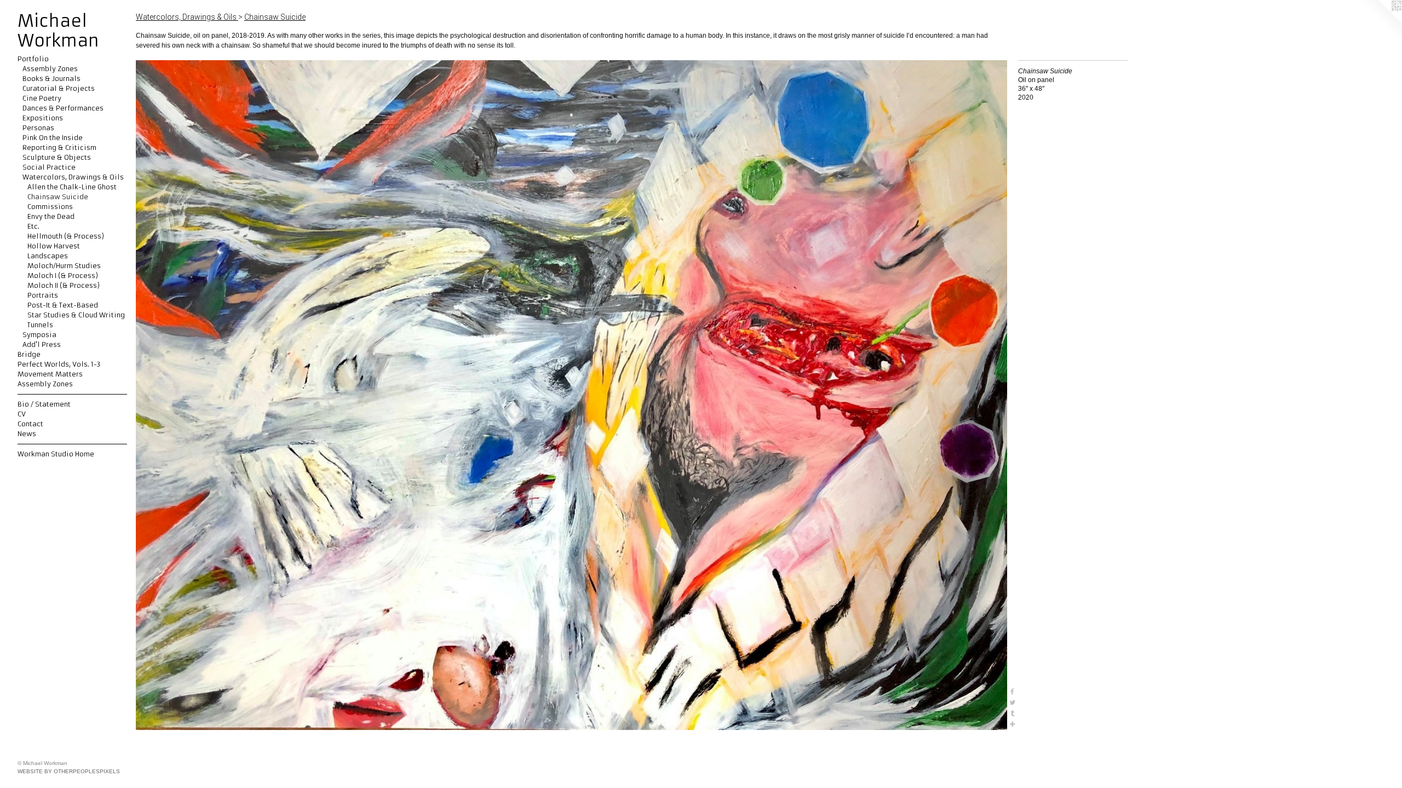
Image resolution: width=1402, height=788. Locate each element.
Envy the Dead (50, 216)
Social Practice (49, 167)
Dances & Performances (63, 108)
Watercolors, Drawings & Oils (73, 177)
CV (22, 414)
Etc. (33, 226)
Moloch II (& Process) (63, 285)
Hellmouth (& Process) (65, 236)
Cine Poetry (41, 98)
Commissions (50, 206)
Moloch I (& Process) (62, 275)
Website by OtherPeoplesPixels (69, 771)
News (27, 434)
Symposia (39, 335)
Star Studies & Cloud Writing (76, 315)
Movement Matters (50, 374)
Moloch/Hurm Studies (64, 266)
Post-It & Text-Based (62, 305)
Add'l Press (41, 344)
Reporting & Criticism (59, 147)
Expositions (42, 118)
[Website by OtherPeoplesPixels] (1380, 22)
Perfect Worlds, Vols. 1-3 (59, 364)
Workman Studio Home (56, 454)
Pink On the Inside (52, 138)
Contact (30, 424)
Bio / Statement (44, 404)
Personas (38, 128)
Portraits (42, 295)
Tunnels (40, 325)
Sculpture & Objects (56, 157)
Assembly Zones (50, 69)
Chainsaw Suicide (57, 197)
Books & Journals (51, 78)
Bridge (29, 354)
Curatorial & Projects (58, 88)
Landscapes (47, 256)
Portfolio (33, 59)
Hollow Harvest (53, 246)
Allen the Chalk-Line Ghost (72, 187)
